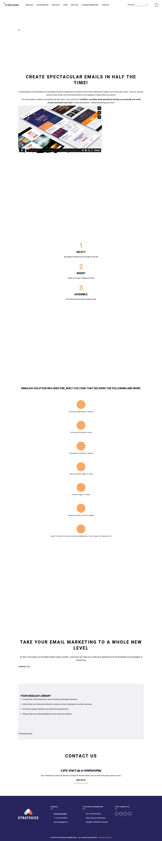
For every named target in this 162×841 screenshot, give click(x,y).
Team (65, 5)
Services (29, 5)
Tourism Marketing (90, 5)
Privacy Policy (105, 837)
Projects (56, 5)
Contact (105, 5)
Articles (74, 5)
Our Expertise (42, 5)
